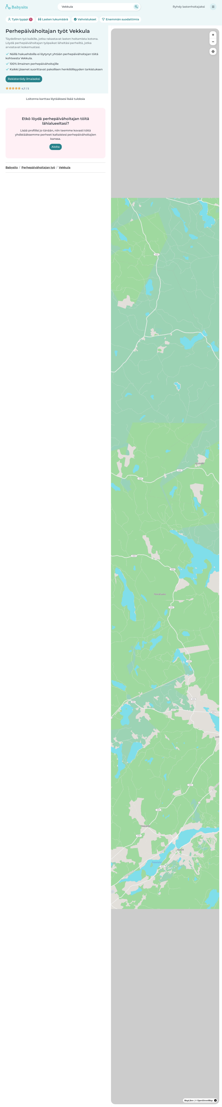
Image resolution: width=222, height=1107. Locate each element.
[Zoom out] (213, 41)
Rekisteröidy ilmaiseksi (24, 79)
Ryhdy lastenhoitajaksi (189, 6)
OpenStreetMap (205, 1100)
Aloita (56, 146)
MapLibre (189, 1100)
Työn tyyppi (21, 19)
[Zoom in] (213, 34)
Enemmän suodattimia (122, 19)
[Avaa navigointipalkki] (213, 6)
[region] (165, 566)
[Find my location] (213, 51)
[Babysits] (17, 7)
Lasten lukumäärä (54, 19)
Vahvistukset (86, 19)
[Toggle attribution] (215, 1100)
